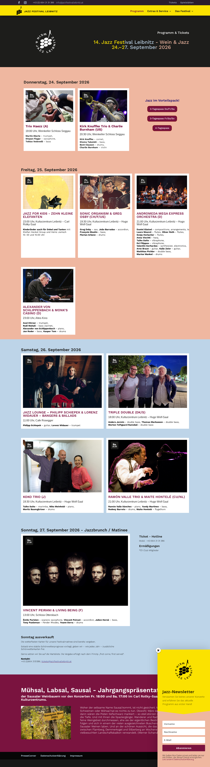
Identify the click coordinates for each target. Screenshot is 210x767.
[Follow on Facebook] (19, 2)
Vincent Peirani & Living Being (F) (53, 610)
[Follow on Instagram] (25, 2)
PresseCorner (28, 755)
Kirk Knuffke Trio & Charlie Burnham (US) (101, 127)
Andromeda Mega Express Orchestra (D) (160, 215)
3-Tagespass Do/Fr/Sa (162, 109)
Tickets (173, 2)
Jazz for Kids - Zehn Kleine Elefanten (48, 215)
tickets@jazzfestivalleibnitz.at (56, 661)
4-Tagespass (162, 128)
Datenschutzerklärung (53, 755)
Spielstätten (187, 2)
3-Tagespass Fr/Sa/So (162, 118)
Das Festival (182, 11)
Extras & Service (157, 11)
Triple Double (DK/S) (126, 412)
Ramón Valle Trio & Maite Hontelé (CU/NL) (146, 497)
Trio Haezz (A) (37, 126)
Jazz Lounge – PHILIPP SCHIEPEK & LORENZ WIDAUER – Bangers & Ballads (60, 414)
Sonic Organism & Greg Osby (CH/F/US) (101, 215)
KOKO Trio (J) (34, 497)
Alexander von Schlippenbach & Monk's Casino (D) (45, 310)
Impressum (76, 755)
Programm (137, 11)
